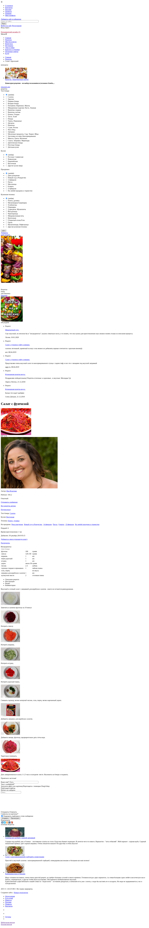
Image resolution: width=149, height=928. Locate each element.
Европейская (13, 161)
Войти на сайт (6, 26)
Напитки (11, 125)
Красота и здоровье (12, 50)
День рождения (13, 175)
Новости (8, 900)
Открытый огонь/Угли (16, 220)
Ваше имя (5, 782)
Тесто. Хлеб (12, 117)
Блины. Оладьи (13, 114)
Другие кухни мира (15, 166)
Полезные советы (11, 51)
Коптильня (12, 218)
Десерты (11, 123)
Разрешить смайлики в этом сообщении (18, 816)
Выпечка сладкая (14, 110)
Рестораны (9, 46)
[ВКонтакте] (2, 822)
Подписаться (5, 510)
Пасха (10, 182)
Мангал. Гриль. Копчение (17, 138)
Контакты (9, 8)
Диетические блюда (15, 143)
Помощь (8, 13)
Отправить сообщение (9, 502)
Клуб (7, 53)
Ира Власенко (11, 491)
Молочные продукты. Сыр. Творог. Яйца (23, 134)
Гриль (10, 222)
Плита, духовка (13, 201)
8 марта (11, 186)
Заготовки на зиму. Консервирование (22, 136)
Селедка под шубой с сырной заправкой (20, 838)
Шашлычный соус (12, 330)
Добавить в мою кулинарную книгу (14, 539)
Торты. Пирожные (15, 121)
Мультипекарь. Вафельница (18, 225)
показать (4, 295)
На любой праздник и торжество (20, 191)
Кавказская (12, 159)
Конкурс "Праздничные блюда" (17, 79)
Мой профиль (10, 15)
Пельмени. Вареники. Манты (19, 106)
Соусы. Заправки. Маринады (18, 141)
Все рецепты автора (8, 506)
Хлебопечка (12, 205)
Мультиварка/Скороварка (17, 203)
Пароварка (12, 207)
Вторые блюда (13, 103)
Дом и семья (9, 48)
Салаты (11, 97)
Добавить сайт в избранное (11, 19)
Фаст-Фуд (11, 130)
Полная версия (6, 924)
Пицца (10, 119)
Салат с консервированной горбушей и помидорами (24, 857)
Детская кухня (13, 147)
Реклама (8, 9)
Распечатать (5, 543)
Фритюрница (13, 214)
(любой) (11, 95)
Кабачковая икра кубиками (15, 874)
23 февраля (12, 189)
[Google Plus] (12, 822)
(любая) (11, 155)
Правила (8, 11)
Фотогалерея (10, 896)
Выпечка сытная (14, 112)
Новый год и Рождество (17, 178)
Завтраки (11, 132)
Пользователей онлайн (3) (10, 32)
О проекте (9, 6)
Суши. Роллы (13, 127)
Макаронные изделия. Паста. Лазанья (22, 108)
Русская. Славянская (15, 157)
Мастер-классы (10, 42)
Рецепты (8, 40)
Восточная (12, 163)
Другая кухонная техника (17, 227)
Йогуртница (12, 211)
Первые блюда (13, 101)
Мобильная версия (8, 922)
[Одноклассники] (7, 822)
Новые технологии (21, 893)
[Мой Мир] (9, 822)
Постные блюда (14, 145)
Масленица (12, 184)
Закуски (11, 99)
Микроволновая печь (16, 216)
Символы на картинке (9, 814)
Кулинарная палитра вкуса (15, 374)
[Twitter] (5, 822)
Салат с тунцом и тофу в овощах (17, 345)
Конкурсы (9, 44)
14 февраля (12, 180)
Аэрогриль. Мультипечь (17, 209)
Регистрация (16, 26)
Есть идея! (9, 898)
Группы (8, 917)
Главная (8, 38)
